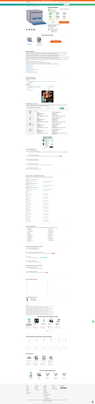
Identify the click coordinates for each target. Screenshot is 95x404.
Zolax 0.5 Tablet (29, 200)
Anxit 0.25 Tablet (29, 201)
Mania (28, 88)
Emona (27, 394)
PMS (49, 88)
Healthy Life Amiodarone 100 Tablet (31, 181)
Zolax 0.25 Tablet (45, 200)
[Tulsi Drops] (51, 320)
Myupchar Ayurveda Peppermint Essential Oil (39, 44)
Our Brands (39, 4)
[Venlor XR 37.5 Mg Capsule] (51, 357)
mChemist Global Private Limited (53, 26)
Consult (27, 4)
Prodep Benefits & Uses (29, 65)
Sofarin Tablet (28, 198)
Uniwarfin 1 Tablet (45, 198)
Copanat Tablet (45, 193)
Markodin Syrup (29, 195)
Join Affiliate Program (45, 396)
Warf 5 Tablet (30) (29, 197)
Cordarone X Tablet (46, 182)
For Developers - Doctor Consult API (47, 394)
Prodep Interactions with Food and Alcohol (32, 72)
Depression (29, 81)
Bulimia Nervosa (29, 83)
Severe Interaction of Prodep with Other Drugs (32, 69)
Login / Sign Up (66, 4)
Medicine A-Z (45, 4)
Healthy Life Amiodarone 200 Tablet (48, 181)
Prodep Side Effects (29, 67)
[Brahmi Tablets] (37, 320)
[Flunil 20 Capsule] (37, 357)
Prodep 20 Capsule (29, 43)
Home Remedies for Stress (36, 87)
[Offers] (59, 2)
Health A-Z (51, 4)
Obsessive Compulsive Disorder (52, 81)
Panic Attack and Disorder (51, 86)
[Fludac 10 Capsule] (29, 357)
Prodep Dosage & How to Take (30, 66)
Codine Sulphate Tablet (30, 193)
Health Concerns (33, 4)
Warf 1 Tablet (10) (45, 197)
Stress (28, 87)
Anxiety (28, 86)
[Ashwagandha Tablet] (58, 320)
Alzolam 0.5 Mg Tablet (46, 201)
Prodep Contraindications (29, 70)
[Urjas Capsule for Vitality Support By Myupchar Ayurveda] (29, 320)
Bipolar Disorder (50, 87)
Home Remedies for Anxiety (37, 86)
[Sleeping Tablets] (44, 320)
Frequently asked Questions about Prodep (31, 71)
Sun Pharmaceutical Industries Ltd (56, 24)
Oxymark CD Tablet (46, 195)
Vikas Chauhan (33, 298)
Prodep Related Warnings (29, 68)
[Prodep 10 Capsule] (44, 357)
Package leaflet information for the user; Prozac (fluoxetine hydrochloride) (46, 306)
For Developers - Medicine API (46, 395)
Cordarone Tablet (29, 182)
